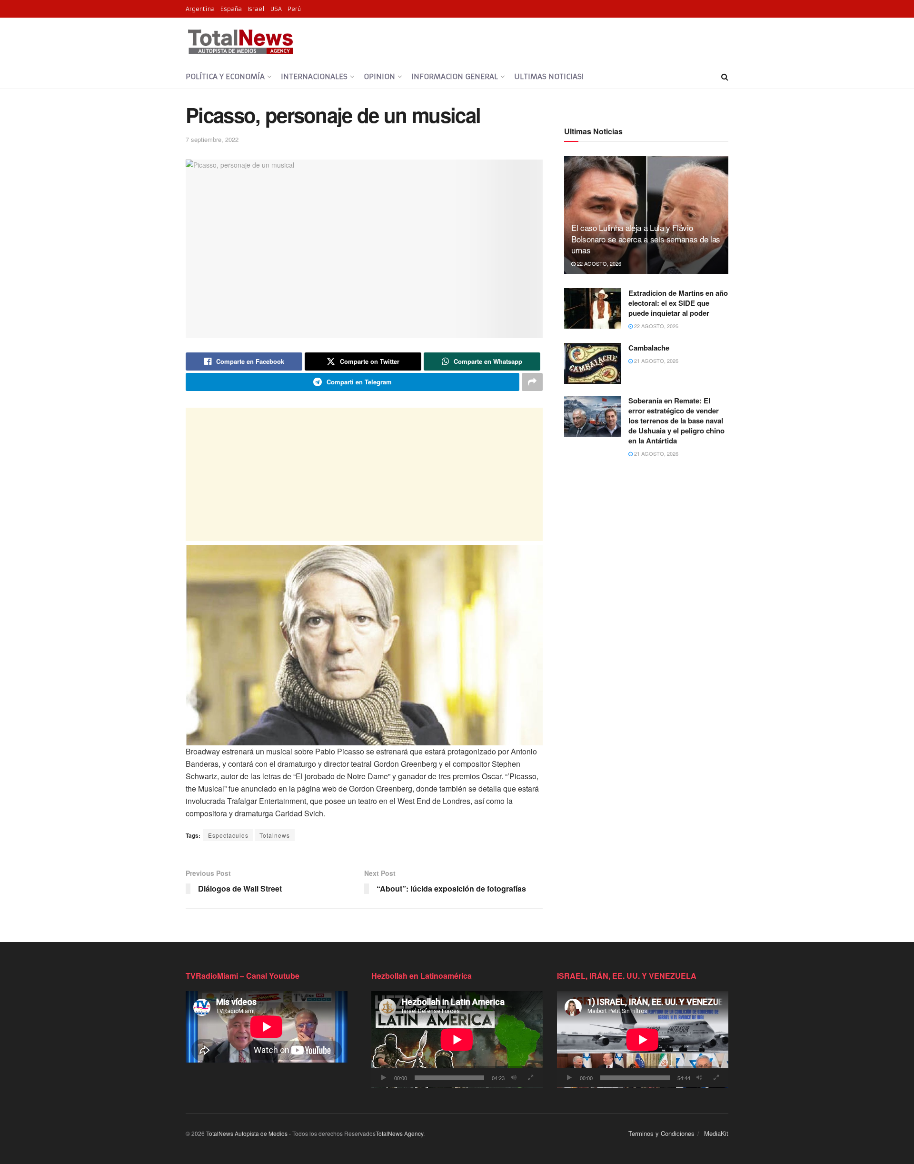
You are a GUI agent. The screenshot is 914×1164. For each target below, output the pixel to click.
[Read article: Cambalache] (592, 363)
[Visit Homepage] (240, 41)
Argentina (200, 8)
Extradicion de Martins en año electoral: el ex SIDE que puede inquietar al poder (678, 303)
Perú (294, 8)
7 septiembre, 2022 (212, 139)
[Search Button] (724, 77)
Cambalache (648, 347)
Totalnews (274, 835)
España (231, 8)
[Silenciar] (513, 1078)
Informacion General (454, 76)
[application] (457, 1039)
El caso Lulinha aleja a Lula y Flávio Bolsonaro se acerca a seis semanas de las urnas (645, 238)
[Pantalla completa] (530, 1078)
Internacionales (314, 76)
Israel (256, 8)
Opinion (379, 76)
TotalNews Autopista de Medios (247, 1133)
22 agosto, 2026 (598, 263)
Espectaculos (228, 835)
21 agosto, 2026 (655, 360)
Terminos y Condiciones (661, 1133)
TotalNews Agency (399, 1133)
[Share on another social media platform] (532, 382)
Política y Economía (225, 76)
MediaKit (716, 1133)
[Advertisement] (364, 474)
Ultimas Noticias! (548, 76)
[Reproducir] (383, 1078)
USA (276, 8)
